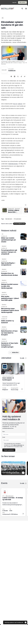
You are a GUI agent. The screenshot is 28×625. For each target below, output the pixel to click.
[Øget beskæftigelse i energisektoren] (14, 262)
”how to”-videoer (17, 104)
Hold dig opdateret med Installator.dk (14, 622)
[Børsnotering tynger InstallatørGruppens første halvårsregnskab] (14, 308)
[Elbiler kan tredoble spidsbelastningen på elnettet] (14, 238)
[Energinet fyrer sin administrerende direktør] (14, 272)
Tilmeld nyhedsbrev (9, 450)
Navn (3, 431)
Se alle (22, 358)
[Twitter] (18, 76)
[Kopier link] (24, 76)
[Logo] (7, 8)
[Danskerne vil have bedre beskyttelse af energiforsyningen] (14, 343)
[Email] (21, 76)
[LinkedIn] (14, 76)
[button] (25, 205)
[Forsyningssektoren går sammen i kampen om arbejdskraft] (14, 250)
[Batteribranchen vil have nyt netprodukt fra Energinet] (14, 331)
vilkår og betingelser (17, 445)
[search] (22, 8)
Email (3, 437)
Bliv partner (22, 2)
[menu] (26, 8)
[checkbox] (3, 445)
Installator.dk (11, 70)
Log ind (14, 2)
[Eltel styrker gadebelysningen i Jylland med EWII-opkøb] (14, 296)
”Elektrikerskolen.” (13, 164)
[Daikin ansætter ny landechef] (14, 320)
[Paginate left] (2, 377)
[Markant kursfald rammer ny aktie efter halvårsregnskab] (14, 284)
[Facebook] (11, 76)
